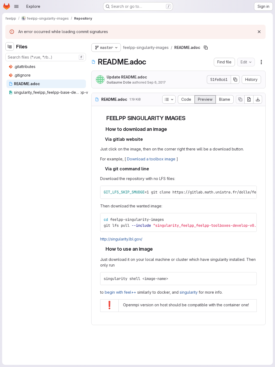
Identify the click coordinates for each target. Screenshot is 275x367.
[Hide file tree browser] (9, 46)
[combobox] (45, 57)
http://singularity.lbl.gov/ (121, 239)
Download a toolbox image (151, 159)
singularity (189, 292)
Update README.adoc (127, 77)
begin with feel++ (120, 292)
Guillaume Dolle (119, 82)
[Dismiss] (259, 31)
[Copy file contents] (240, 99)
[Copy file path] (205, 47)
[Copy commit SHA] (235, 79)
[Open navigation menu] (16, 6)
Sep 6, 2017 (156, 82)
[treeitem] (46, 66)
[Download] (258, 99)
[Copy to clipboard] (250, 192)
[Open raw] (249, 99)
